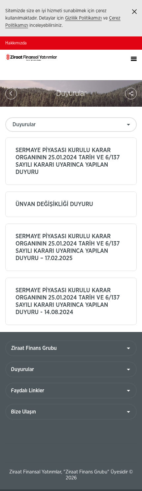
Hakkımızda (16, 43)
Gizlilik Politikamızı (83, 18)
